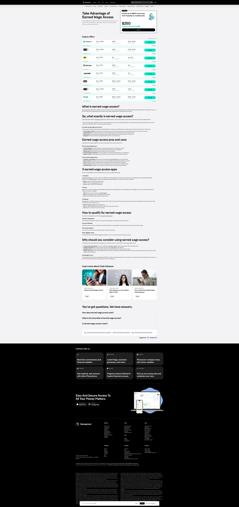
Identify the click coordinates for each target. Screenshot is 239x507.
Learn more (94, 503)
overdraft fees (114, 247)
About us (105, 448)
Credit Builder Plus (107, 432)
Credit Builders (107, 431)
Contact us (126, 448)
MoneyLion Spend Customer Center (131, 458)
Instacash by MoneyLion (87, 177)
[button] (151, 503)
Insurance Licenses (127, 464)
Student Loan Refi (148, 428)
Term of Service (127, 451)
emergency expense (113, 246)
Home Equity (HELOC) (108, 434)
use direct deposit (103, 193)
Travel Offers (147, 437)
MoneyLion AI (153, 337)
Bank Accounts (127, 427)
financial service (98, 119)
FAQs (125, 450)
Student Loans (106, 433)
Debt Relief (147, 427)
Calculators (106, 452)
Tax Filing (146, 433)
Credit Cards (106, 427)
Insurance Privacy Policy (118, 464)
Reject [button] (136, 503)
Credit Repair (147, 438)
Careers (105, 450)
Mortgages (106, 436)
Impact (105, 456)
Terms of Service (114, 463)
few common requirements (106, 216)
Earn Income (126, 428)
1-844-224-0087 (147, 451)
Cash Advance (106, 428)
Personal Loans (107, 426)
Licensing (126, 456)
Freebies (126, 439)
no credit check (94, 182)
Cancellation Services (149, 439)
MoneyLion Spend (93, 179)
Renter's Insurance (148, 436)
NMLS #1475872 (128, 463)
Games (125, 438)
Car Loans (106, 437)
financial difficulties (114, 159)
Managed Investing (127, 432)
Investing (126, 431)
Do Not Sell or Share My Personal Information (132, 453)
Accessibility (126, 457)
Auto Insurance (147, 429)
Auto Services (147, 432)
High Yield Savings (127, 429)
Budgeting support (91, 204)
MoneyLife (106, 451)
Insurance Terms (135, 464)
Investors (105, 453)
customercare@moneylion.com (150, 452)
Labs (105, 455)
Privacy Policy (126, 452)
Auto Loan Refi (147, 431)
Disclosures (135, 463)
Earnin (83, 189)
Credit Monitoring (148, 426)
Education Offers (148, 434)
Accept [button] (142, 503)
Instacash (106, 429)
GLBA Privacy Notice (128, 455)
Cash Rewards (127, 440)
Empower (84, 201)
